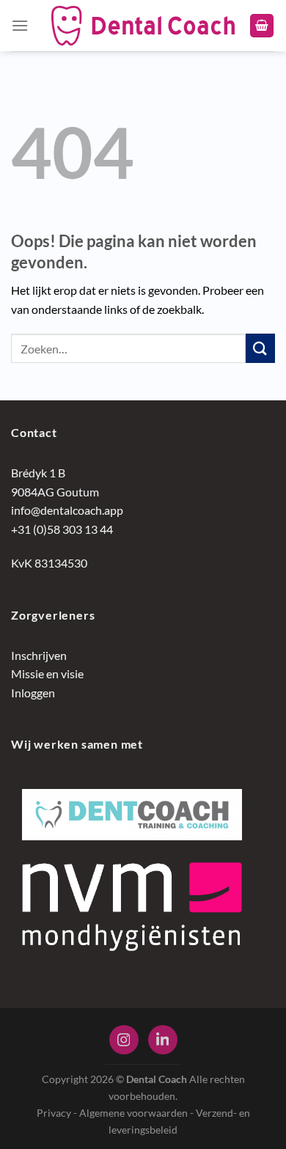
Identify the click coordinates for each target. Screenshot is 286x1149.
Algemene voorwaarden (133, 1112)
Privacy (54, 1112)
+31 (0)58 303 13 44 (62, 529)
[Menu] (20, 25)
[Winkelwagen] (262, 26)
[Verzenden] (260, 348)
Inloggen (33, 693)
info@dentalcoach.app (67, 510)
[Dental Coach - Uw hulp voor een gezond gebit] (143, 26)
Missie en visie (47, 673)
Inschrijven (39, 655)
